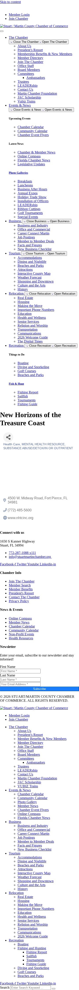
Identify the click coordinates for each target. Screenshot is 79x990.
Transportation (28, 329)
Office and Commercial (34, 229)
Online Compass (29, 814)
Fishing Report (36, 952)
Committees (26, 74)
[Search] (53, 988)
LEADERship (28, 85)
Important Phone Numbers (36, 310)
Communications (29, 333)
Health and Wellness (32, 317)
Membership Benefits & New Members (45, 54)
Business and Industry (33, 225)
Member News (28, 806)
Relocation (16, 893)
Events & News (20, 790)
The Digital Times (30, 341)
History (23, 289)
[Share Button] (8, 437)
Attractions (25, 269)
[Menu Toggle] (2, 31)
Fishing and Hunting (32, 948)
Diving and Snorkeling (33, 968)
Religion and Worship (33, 325)
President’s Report (30, 50)
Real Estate (25, 298)
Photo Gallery (27, 802)
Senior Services (28, 321)
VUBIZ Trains (28, 786)
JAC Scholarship (29, 97)
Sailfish (31, 956)
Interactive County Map (34, 273)
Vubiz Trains (26, 101)
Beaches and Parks (31, 265)
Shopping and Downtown (36, 281)
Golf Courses (27, 972)
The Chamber (18, 727)
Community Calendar (32, 798)
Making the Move (30, 306)
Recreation (16, 940)
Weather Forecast (29, 277)
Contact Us (25, 89)
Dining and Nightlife (32, 261)
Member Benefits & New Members (42, 739)
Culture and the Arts (31, 285)
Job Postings (26, 237)
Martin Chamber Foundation (37, 93)
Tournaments (35, 960)
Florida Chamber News (34, 818)
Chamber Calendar (31, 794)
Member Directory (30, 58)
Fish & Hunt (16, 383)
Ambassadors (35, 77)
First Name (7, 667)
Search (4, 987)
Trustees (23, 81)
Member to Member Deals (36, 241)
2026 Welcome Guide (33, 337)
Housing (23, 302)
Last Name (7, 675)
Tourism (14, 853)
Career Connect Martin (33, 233)
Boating (23, 944)
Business (15, 822)
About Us (24, 46)
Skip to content (10, 2)
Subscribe (39, 689)
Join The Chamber (30, 62)
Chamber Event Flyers (33, 810)
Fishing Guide (36, 964)
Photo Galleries (18, 172)
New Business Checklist (34, 249)
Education (25, 314)
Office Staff (26, 66)
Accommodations (30, 258)
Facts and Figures (30, 245)
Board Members (29, 70)
